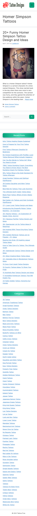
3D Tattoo (6, 299)
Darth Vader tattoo (9, 357)
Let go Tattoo (7, 414)
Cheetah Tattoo (8, 342)
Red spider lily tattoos (10, 453)
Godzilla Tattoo (8, 372)
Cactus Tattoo (8, 336)
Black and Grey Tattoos (11, 324)
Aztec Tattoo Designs (10, 309)
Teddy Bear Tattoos (10, 490)
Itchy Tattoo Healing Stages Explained (16, 141)
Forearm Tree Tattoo (10, 369)
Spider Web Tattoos (10, 478)
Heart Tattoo (7, 381)
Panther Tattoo (8, 441)
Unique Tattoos (8, 493)
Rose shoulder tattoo (10, 459)
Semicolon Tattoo (9, 465)
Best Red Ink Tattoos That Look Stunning (17, 189)
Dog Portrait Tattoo (10, 363)
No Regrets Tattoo (9, 432)
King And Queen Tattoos (11, 405)
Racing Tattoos (8, 447)
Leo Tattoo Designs (10, 411)
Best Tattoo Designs (10, 321)
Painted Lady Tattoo (10, 438)
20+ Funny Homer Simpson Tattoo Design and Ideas (16, 36)
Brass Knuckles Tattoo (11, 330)
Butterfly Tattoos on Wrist (12, 333)
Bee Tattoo (7, 315)
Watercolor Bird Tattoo (11, 502)
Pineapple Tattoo (9, 444)
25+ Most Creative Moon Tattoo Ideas (16, 256)
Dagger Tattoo (8, 354)
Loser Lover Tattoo (9, 420)
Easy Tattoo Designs (10, 366)
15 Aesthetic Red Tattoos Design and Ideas (18, 272)
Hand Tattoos (8, 378)
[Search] (31, 117)
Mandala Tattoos (9, 423)
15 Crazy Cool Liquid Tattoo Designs (16, 264)
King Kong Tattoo (9, 408)
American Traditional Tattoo (13, 302)
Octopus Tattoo (8, 435)
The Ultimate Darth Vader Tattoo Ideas (17, 192)
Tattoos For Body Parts (11, 487)
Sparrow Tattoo (8, 475)
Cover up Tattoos (9, 348)
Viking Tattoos (8, 496)
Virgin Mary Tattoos (10, 499)
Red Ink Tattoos (8, 450)
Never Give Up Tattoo (10, 429)
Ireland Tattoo (8, 393)
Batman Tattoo (8, 312)
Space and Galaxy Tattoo (12, 472)
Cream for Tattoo (9, 351)
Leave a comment (10, 106)
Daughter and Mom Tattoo (12, 360)
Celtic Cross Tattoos (10, 339)
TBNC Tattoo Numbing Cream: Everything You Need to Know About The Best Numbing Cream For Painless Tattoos (18, 168)
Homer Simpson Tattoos (12, 104)
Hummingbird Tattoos (10, 390)
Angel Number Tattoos (11, 306)
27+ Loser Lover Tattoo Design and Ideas (18, 205)
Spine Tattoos (8, 481)
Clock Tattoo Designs (10, 345)
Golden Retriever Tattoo (11, 375)
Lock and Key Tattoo (10, 417)
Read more (29, 99)
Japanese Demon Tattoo (11, 399)
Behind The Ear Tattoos (11, 318)
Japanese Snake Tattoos (12, 402)
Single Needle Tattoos (11, 468)
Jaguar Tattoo (8, 396)
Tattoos (5, 484)
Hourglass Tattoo (9, 387)
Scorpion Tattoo (8, 462)
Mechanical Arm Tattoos (11, 426)
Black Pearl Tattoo (9, 327)
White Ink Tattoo (8, 505)
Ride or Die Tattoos (10, 456)
